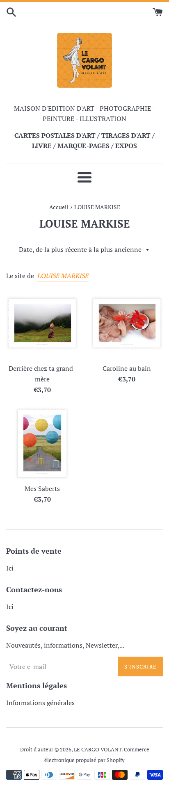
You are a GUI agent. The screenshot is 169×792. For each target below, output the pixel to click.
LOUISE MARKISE (63, 275)
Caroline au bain (127, 368)
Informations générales (40, 702)
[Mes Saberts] (42, 443)
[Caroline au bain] (127, 323)
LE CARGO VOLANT (97, 749)
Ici (10, 568)
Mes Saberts (42, 488)
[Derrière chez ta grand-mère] (42, 323)
